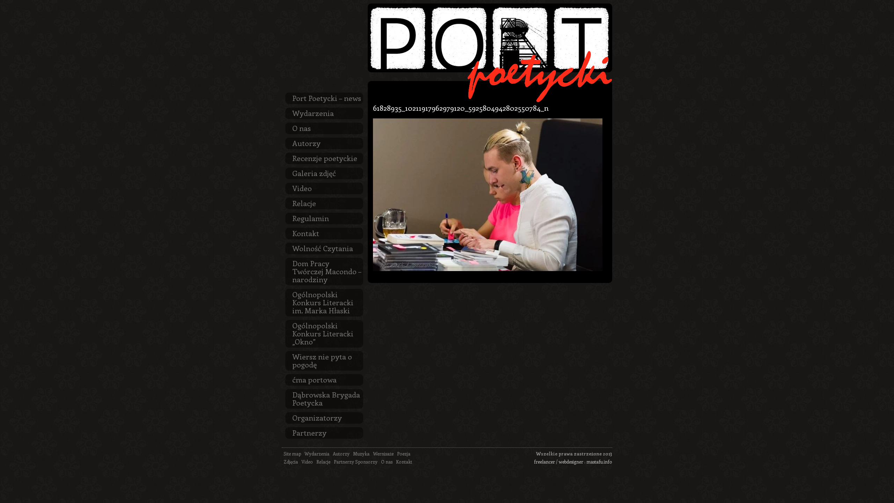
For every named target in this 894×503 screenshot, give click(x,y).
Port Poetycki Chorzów (490, 37)
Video (302, 188)
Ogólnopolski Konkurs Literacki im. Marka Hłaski (322, 302)
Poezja (403, 454)
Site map (292, 454)
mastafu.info (599, 462)
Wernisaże (383, 454)
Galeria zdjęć (314, 173)
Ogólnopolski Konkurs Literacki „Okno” (322, 333)
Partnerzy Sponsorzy (356, 462)
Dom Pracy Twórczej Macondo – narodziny (326, 271)
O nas (301, 128)
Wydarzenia (313, 113)
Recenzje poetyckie (324, 158)
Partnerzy (309, 432)
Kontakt (305, 233)
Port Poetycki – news (326, 98)
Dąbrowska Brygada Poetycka (326, 398)
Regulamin (310, 218)
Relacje (304, 203)
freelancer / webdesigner (558, 462)
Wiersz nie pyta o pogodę (322, 360)
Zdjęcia (291, 462)
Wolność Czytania (322, 248)
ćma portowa (314, 379)
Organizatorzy (317, 417)
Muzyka (361, 454)
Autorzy (306, 143)
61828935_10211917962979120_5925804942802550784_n (461, 107)
